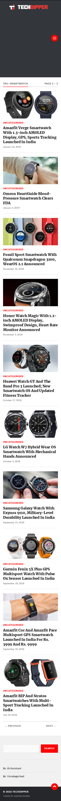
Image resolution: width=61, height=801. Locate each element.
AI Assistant (14, 768)
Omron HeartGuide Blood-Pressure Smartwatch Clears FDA (28, 198)
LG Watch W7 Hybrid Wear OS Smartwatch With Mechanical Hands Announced (29, 452)
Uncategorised (13, 122)
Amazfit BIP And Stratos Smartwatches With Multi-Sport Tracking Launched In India (28, 703)
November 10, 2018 (13, 268)
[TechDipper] (30, 6)
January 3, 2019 (11, 207)
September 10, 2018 (13, 649)
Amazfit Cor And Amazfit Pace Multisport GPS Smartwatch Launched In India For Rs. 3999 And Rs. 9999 (30, 637)
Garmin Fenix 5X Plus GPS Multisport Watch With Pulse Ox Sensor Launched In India (29, 574)
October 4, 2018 (11, 461)
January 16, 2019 (12, 146)
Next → (51, 726)
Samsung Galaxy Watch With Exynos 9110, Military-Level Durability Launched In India (29, 513)
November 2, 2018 (13, 334)
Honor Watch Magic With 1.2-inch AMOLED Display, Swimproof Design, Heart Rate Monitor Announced (30, 322)
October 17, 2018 (12, 400)
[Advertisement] (30, 41)
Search (49, 748)
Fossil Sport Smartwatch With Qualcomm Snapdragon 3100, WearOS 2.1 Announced (30, 259)
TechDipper (21, 791)
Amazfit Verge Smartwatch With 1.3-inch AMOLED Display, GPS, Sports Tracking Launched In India (29, 135)
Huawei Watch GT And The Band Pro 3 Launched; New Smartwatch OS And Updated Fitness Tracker (28, 388)
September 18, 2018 (13, 583)
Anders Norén (22, 796)
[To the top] (54, 786)
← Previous (13, 726)
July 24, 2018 (10, 714)
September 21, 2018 (13, 522)
